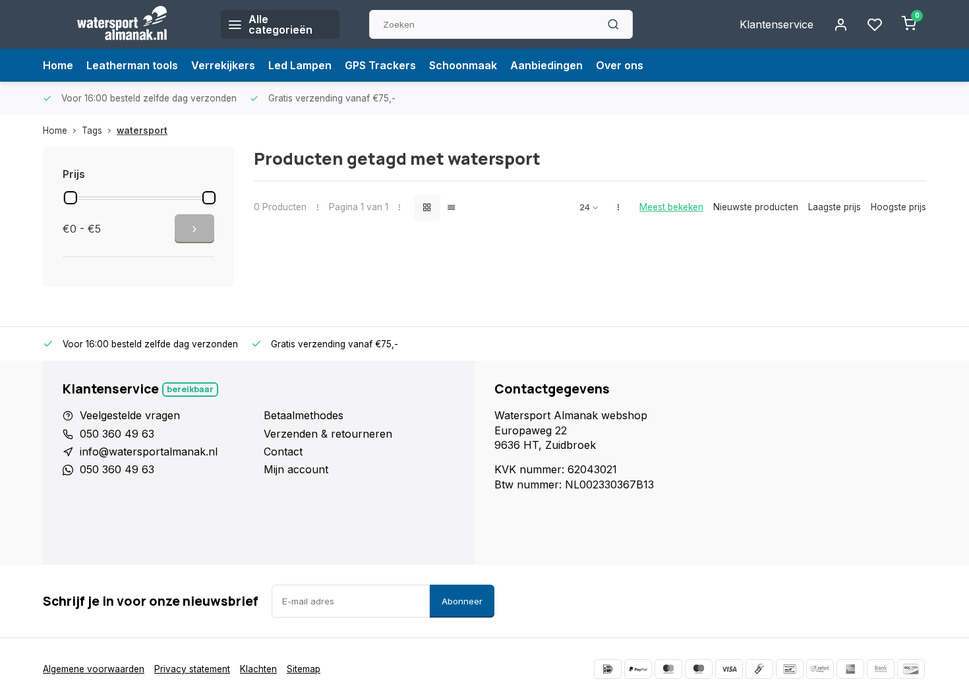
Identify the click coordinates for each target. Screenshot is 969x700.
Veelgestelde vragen (130, 415)
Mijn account (296, 469)
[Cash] (759, 669)
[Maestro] (699, 669)
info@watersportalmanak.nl (149, 451)
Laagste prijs (834, 207)
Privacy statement (192, 669)
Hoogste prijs (898, 207)
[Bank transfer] (881, 669)
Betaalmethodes (303, 415)
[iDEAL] (608, 669)
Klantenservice (776, 24)
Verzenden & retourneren (328, 433)
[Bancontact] (790, 669)
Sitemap (303, 669)
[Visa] (729, 669)
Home (58, 65)
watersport (142, 130)
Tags (92, 130)
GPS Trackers (380, 65)
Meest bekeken (671, 207)
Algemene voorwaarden (93, 669)
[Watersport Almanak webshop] (122, 24)
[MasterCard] (668, 669)
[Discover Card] (911, 669)
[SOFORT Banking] (820, 669)
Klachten (258, 669)
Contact (283, 451)
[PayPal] (638, 669)
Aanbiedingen (546, 65)
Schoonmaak (463, 65)
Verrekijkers (223, 65)
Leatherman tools (132, 65)
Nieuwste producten (755, 207)
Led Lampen (300, 65)
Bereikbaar (190, 389)
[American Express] (850, 669)
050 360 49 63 (117, 433)
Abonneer (462, 601)
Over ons (619, 65)
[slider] (70, 197)
